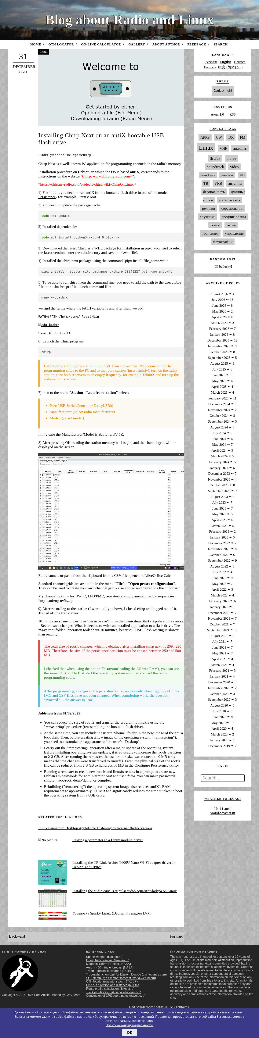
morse (231, 158)
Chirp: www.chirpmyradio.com (106, 176)
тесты (231, 225)
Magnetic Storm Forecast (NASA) (108, 963)
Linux (43, 155)
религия (208, 208)
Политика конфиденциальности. (129, 1025)
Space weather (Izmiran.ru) (104, 956)
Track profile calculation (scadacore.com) (113, 992)
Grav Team (73, 995)
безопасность (214, 192)
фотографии (223, 242)
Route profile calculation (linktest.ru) (110, 988)
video (234, 167)
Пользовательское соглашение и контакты (159, 1007)
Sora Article (42, 995)
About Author (166, 44)
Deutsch (240, 62)
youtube (227, 175)
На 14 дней (222, 809)
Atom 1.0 (217, 114)
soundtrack (215, 167)
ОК (129, 1032)
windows (208, 175)
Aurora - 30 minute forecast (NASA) (109, 967)
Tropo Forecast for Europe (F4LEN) (109, 970)
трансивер (82, 155)
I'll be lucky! (223, 266)
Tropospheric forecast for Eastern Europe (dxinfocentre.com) (126, 974)
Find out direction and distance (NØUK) (112, 985)
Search (220, 44)
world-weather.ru (222, 813)
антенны (235, 183)
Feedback (196, 44)
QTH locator (61, 44)
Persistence (47, 197)
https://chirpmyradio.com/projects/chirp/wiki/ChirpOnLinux (87, 184)
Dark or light (223, 90)
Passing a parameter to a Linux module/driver (107, 840)
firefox (215, 158)
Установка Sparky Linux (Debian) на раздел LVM (111, 913)
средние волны (234, 217)
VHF (223, 148)
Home (35, 44)
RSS (233, 114)
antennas (240, 148)
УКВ (218, 183)
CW (219, 137)
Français (210, 67)
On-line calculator (101, 44)
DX (231, 137)
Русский (211, 62)
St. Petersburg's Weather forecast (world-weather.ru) (121, 978)
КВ (242, 175)
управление (60, 155)
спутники (207, 217)
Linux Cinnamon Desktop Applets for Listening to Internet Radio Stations (95, 828)
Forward (177, 936)
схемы (215, 225)
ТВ (205, 183)
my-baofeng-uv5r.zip (56, 600)
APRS (205, 137)
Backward (16, 936)
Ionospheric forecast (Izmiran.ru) (107, 960)
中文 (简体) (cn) (230, 67)
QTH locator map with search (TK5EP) (112, 981)
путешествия (229, 200)
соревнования (232, 208)
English (225, 62)
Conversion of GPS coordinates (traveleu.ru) (115, 995)
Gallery (136, 44)
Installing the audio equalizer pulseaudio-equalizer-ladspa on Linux (124, 891)
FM (242, 137)
